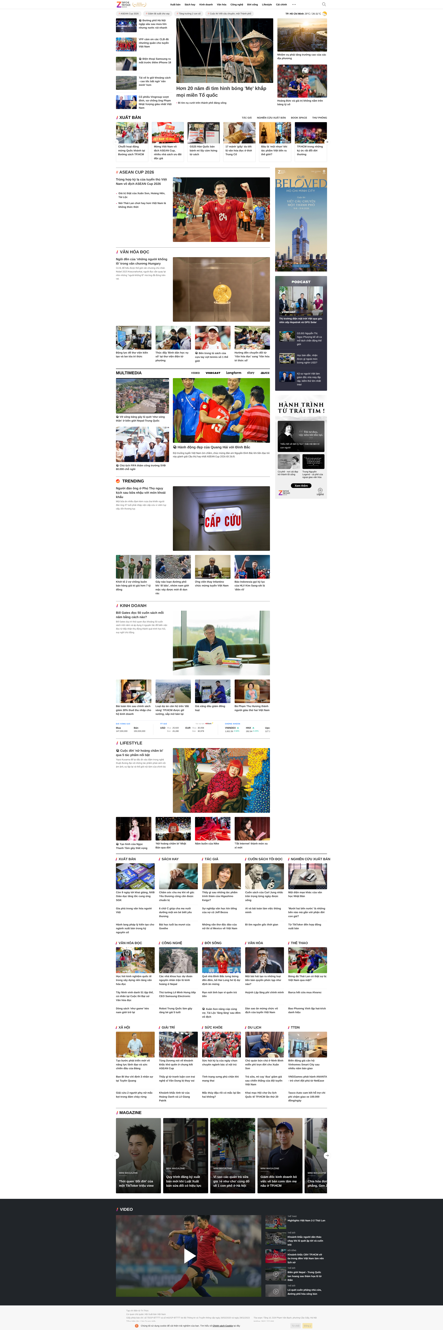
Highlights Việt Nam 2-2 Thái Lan (306, 1220)
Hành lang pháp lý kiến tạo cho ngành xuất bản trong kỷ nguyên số (135, 928)
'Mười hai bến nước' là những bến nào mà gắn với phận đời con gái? (306, 912)
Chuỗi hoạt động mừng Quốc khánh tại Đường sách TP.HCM (131, 150)
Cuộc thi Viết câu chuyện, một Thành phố (230, 13)
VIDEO (126, 1209)
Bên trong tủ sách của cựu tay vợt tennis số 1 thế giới (211, 357)
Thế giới (291, 1233)
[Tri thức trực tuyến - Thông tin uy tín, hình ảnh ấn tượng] (131, 4)
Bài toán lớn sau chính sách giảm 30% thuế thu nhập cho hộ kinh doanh (133, 710)
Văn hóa (221, 4)
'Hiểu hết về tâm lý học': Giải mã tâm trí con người (299, 446)
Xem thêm (301, 482)
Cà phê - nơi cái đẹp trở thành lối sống (288, 473)
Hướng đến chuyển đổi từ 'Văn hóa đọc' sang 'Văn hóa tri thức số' (252, 356)
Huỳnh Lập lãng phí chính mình (264, 992)
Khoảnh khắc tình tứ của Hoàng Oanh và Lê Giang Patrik (174, 1096)
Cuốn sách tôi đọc (265, 859)
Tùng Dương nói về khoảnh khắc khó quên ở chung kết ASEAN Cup (176, 1064)
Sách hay (190, 4)
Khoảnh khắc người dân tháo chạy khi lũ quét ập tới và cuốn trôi (305, 1241)
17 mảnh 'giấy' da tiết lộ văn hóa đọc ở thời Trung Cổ (238, 150)
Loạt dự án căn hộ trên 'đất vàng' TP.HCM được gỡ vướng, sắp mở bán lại (172, 710)
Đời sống (252, 4)
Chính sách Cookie (223, 1325)
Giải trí (168, 1027)
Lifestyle (267, 4)
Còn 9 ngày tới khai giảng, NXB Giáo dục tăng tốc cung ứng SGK (135, 896)
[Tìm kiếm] (324, 4)
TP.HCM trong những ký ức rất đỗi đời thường (310, 150)
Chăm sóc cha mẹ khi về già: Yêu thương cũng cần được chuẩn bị (177, 896)
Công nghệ (236, 4)
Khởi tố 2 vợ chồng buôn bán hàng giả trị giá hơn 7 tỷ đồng (133, 585)
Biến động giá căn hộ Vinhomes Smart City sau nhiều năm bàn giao (304, 1064)
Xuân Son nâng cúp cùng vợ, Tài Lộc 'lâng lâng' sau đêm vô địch (221, 1013)
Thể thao (299, 943)
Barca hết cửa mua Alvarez (305, 992)
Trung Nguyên (281, 396)
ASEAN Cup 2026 (130, 13)
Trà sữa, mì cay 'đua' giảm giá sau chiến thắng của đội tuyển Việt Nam (263, 1080)
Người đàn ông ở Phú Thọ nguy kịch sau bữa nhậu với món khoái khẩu (141, 493)
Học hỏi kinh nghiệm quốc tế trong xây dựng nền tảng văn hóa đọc (134, 980)
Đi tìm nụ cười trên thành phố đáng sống (202, 103)
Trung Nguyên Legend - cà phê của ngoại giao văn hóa (312, 474)
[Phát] (188, 1256)
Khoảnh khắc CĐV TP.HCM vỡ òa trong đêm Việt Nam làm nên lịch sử (306, 1258)
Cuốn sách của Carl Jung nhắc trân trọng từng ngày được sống (264, 896)
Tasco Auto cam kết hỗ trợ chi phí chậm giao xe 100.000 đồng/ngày (306, 1096)
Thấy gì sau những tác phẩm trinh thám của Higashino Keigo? (219, 896)
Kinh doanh (206, 4)
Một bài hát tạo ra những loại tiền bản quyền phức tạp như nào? (263, 980)
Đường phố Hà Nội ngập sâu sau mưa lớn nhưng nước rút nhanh (153, 24)
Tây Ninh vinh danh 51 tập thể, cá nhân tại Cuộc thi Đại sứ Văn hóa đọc (134, 996)
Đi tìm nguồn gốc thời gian (261, 924)
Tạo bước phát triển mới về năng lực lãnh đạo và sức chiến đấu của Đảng (133, 1064)
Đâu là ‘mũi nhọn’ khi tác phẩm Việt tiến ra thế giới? (274, 150)
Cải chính (281, 4)
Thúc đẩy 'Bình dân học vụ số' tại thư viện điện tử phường (172, 356)
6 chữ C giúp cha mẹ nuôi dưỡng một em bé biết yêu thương (175, 912)
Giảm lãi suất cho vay (158, 13)
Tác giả (211, 859)
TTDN (295, 1027)
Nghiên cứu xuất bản (310, 859)
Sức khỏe (214, 1027)
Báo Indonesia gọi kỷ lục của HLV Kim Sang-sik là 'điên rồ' (250, 585)
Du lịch (254, 1027)
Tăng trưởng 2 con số (190, 13)
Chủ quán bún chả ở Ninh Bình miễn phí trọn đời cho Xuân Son (264, 1064)
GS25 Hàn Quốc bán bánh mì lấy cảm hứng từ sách (203, 150)
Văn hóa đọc (134, 252)
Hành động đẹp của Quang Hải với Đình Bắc (214, 447)
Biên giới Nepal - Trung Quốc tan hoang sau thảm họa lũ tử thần (305, 1276)
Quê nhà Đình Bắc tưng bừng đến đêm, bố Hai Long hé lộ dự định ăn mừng (221, 980)
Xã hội (124, 1027)
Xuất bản (175, 4)
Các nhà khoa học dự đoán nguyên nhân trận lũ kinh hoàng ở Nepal (175, 980)
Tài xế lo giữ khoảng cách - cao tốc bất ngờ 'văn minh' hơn (155, 81)
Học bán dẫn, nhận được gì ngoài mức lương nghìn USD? (307, 359)
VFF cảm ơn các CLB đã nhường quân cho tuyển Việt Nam (154, 43)
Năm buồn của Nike (207, 843)
